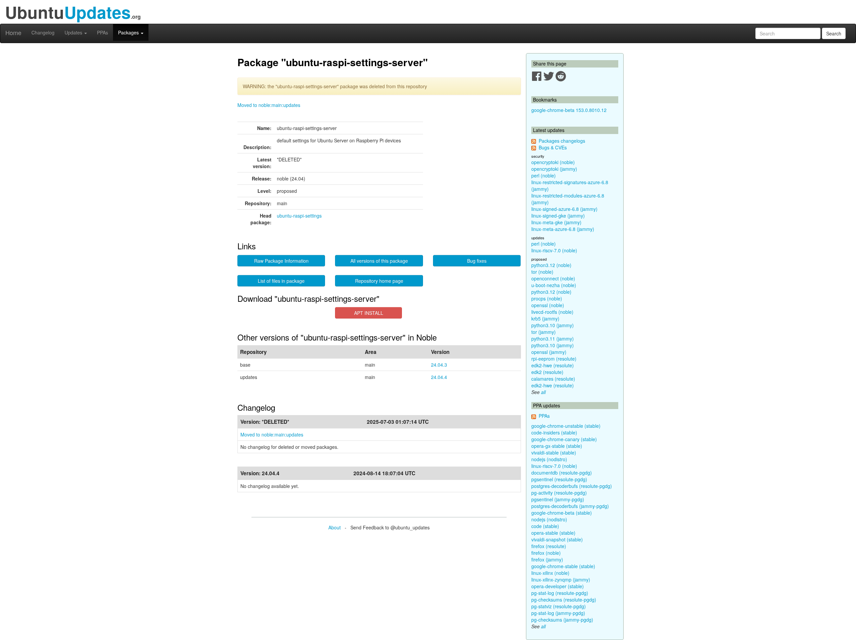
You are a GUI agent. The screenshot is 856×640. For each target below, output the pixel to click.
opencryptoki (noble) (553, 162)
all (543, 392)
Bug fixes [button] (477, 260)
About (334, 527)
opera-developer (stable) (557, 586)
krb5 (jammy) (545, 318)
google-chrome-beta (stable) (561, 512)
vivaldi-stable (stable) (553, 452)
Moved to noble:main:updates (268, 105)
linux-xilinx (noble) (550, 572)
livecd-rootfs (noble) (552, 311)
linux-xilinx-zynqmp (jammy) (560, 579)
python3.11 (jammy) (552, 338)
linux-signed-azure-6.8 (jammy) (564, 209)
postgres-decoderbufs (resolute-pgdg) (571, 486)
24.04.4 (439, 377)
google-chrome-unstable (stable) (566, 425)
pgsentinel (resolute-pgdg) (559, 479)
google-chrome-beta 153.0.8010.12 (569, 110)
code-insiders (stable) (554, 432)
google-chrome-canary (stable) (564, 439)
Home (13, 32)
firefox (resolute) (548, 546)
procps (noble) (546, 298)
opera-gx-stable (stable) (556, 445)
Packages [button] (129, 32)
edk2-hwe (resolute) (552, 365)
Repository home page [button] (379, 280)
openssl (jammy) (548, 352)
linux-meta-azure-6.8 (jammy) (562, 229)
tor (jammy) (543, 332)
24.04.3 (439, 364)
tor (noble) (542, 271)
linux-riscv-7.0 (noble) (554, 250)
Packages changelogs (562, 140)
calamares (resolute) (553, 378)
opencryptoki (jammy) (554, 168)
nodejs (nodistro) (549, 459)
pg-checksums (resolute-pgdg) (563, 599)
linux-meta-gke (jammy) (556, 222)
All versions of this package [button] (379, 260)
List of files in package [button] (281, 280)
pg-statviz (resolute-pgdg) (558, 606)
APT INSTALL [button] (368, 312)
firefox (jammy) (547, 559)
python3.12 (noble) (551, 265)
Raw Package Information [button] (281, 260)
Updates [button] (74, 32)
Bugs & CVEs (553, 147)
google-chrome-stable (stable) (563, 566)
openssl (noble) (547, 305)
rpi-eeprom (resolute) (553, 358)
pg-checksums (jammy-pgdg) (562, 619)
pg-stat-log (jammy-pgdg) (558, 613)
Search (833, 33)
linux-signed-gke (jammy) (558, 215)
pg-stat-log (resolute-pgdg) (559, 593)
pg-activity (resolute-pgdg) (559, 492)
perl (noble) (543, 175)
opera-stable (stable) (553, 532)
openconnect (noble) (553, 278)
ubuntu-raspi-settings (299, 215)
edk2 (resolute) (547, 372)
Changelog (43, 32)
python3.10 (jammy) (552, 325)
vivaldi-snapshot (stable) (557, 539)
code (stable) (545, 526)
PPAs (102, 32)
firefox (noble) (546, 552)
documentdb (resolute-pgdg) (561, 472)
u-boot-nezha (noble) (553, 285)
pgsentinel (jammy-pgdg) (557, 499)
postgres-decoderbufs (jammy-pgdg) (570, 506)
